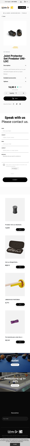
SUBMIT (15, 179)
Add (16, 98)
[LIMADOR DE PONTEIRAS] (15, 284)
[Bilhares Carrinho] (7, 7)
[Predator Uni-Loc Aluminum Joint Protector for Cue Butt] (15, 209)
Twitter (17, 104)
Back (4, 16)
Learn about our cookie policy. (17, 441)
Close (15, 444)
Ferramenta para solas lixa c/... (14, 337)
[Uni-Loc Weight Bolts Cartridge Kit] (15, 247)
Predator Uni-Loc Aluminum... (13, 224)
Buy (20, 229)
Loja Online (22, 7)
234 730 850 (14, 1)
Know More (15, 364)
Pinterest (20, 104)
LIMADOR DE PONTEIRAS (12, 299)
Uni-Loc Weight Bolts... (11, 262)
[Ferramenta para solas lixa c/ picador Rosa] (15, 322)
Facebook (13, 104)
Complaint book (24, 435)
